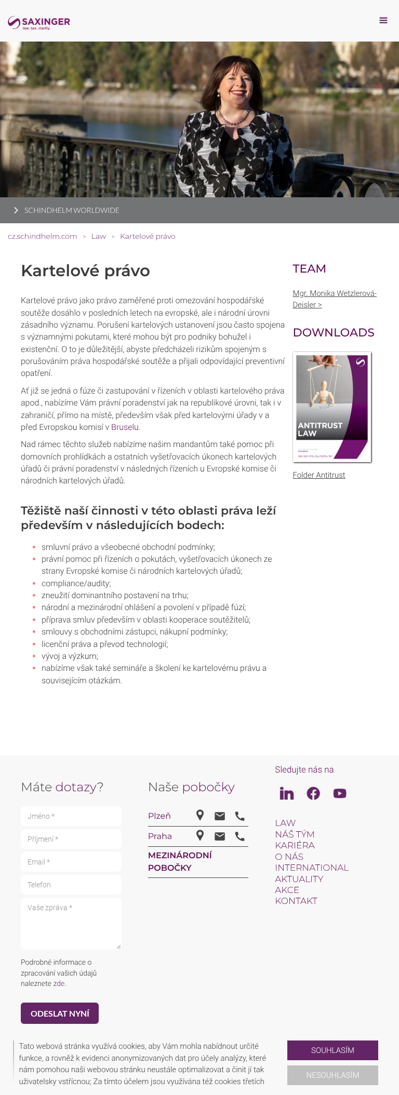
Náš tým (295, 835)
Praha (160, 837)
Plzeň (159, 816)
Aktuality (299, 879)
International (312, 868)
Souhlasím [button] (332, 1050)
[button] (283, 1063)
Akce (287, 890)
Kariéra (294, 846)
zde (58, 984)
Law (285, 823)
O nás (289, 857)
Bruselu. (126, 427)
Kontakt (296, 901)
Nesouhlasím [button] (333, 1075)
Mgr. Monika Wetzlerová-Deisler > (335, 299)
